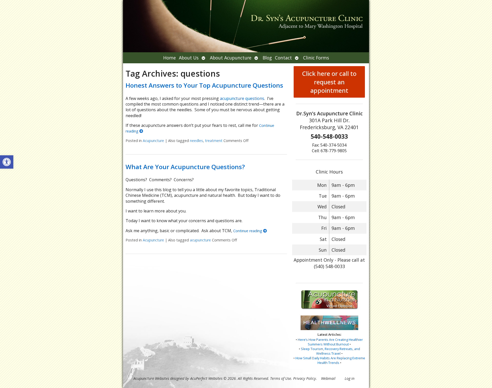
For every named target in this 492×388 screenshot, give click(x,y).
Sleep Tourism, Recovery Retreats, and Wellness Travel (330, 351)
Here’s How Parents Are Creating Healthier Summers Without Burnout (330, 341)
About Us (189, 58)
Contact (283, 58)
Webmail (328, 378)
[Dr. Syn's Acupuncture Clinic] (246, 26)
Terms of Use (280, 378)
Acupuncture (153, 140)
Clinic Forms (316, 58)
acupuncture (200, 240)
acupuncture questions (242, 98)
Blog (267, 58)
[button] (6, 162)
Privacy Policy (304, 378)
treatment (213, 140)
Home (169, 58)
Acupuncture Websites (151, 378)
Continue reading (248, 230)
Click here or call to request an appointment (329, 82)
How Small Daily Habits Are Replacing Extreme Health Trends (330, 360)
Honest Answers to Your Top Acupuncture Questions (204, 85)
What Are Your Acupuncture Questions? (185, 166)
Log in (349, 378)
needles (196, 140)
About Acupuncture (230, 58)
